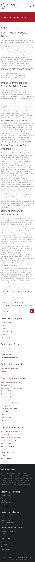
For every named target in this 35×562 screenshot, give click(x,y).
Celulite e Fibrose (6, 322)
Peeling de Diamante (7, 446)
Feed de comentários (6, 547)
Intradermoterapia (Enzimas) (9, 403)
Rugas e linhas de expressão (10, 357)
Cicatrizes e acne (6, 348)
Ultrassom (4, 420)
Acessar (3, 542)
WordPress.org (5, 549)
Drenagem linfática (6, 397)
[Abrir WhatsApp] (30, 557)
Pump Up (4, 414)
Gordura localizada (6, 331)
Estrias (3, 325)
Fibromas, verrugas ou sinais (9, 368)
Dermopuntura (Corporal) (8, 394)
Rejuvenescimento (6, 354)
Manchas (4, 371)
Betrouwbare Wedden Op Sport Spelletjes (14, 120)
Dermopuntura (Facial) (8, 434)
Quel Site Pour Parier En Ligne (10, 265)
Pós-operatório (5, 337)
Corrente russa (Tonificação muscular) (12, 388)
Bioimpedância (5, 385)
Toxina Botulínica (6, 458)
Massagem (4, 334)
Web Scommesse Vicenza (9, 290)
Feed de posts (4, 544)
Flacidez (3, 328)
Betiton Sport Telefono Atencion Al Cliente (20, 306)
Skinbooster (4, 455)
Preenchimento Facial (7, 452)
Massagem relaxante (7, 406)
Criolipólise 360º (6, 391)
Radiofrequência (6, 417)
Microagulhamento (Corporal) (10, 409)
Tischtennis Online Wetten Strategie (13, 303)
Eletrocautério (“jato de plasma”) (11, 437)
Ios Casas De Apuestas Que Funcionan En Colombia (16, 292)
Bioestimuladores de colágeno (10, 382)
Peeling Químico (6, 449)
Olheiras (3, 351)
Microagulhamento (6, 443)
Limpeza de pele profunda (9, 440)
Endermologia (5, 400)
